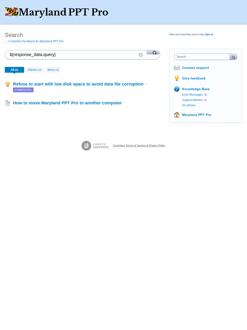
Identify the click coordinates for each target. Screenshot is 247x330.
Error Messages (192, 94)
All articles (189, 105)
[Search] (153, 52)
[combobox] (203, 56)
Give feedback (194, 78)
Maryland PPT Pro (196, 115)
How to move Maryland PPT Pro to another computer (67, 102)
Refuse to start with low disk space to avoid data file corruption (79, 84)
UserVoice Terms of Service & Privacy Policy (139, 145)
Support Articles (192, 100)
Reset (140, 54)
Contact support (195, 67)
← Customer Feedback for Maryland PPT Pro (34, 41)
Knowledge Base (196, 89)
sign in (209, 34)
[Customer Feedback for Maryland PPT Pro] (64, 12)
